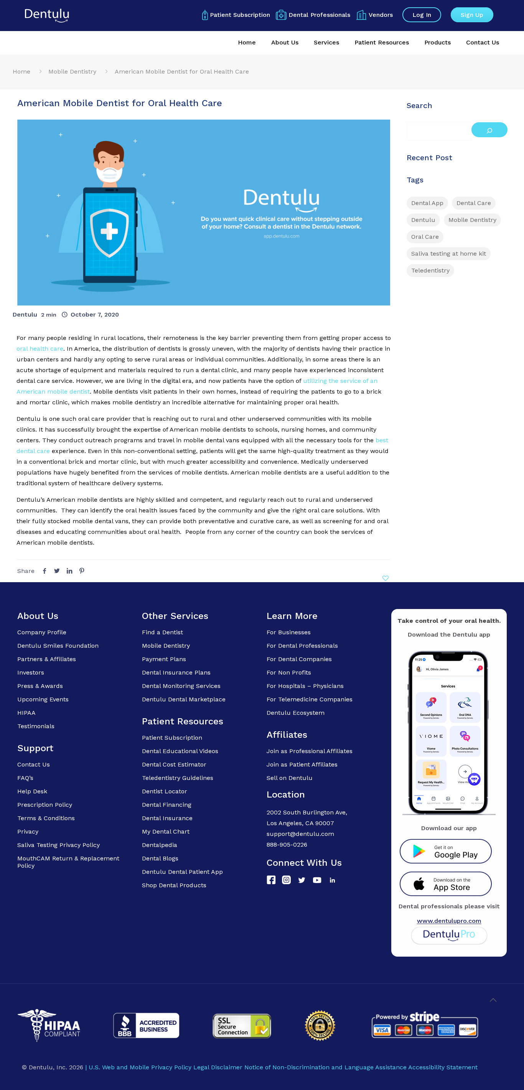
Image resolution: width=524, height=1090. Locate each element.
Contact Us (33, 764)
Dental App (427, 203)
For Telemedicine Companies (310, 699)
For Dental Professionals (302, 645)
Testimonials (35, 726)
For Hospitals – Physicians (305, 685)
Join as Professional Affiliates (310, 751)
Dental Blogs (160, 858)
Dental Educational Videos (180, 751)
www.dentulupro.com (449, 920)
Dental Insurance (167, 818)
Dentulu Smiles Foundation (58, 645)
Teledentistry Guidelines (177, 777)
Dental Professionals (319, 14)
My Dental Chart (165, 831)
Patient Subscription (240, 14)
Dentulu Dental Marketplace (184, 699)
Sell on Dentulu (290, 777)
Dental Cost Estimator (174, 764)
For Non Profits (289, 672)
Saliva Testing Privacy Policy (58, 845)
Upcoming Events (43, 699)
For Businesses (289, 632)
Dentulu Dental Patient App (182, 871)
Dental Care (473, 203)
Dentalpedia (159, 845)
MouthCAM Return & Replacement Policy (68, 862)
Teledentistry (430, 270)
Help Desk (32, 791)
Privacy (27, 831)
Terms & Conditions (46, 818)
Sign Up (472, 14)
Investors (30, 672)
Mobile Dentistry (72, 71)
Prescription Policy (44, 804)
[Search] (489, 129)
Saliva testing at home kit (448, 253)
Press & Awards (40, 685)
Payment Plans (164, 659)
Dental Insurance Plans (176, 672)
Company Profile (41, 632)
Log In (421, 14)
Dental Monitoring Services (181, 685)
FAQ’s (25, 777)
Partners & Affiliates (46, 659)
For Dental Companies (299, 659)
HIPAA (26, 712)
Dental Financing (166, 804)
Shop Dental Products (174, 885)
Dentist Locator (164, 791)
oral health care (39, 348)
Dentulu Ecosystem (296, 712)
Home (21, 71)
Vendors (381, 14)
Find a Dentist (162, 632)
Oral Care (425, 236)
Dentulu (25, 314)
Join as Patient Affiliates (302, 764)
